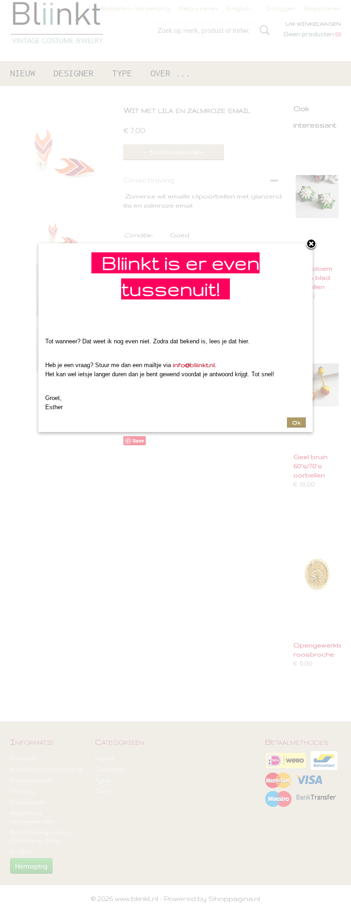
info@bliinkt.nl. (194, 364)
